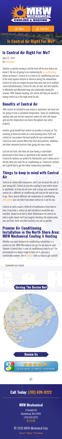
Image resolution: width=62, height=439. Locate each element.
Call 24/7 (44, 29)
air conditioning (49, 72)
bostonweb (9, 61)
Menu (21, 29)
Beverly (29, 432)
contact (30, 255)
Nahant (22, 432)
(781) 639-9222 (40, 392)
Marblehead (38, 432)
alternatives (8, 199)
